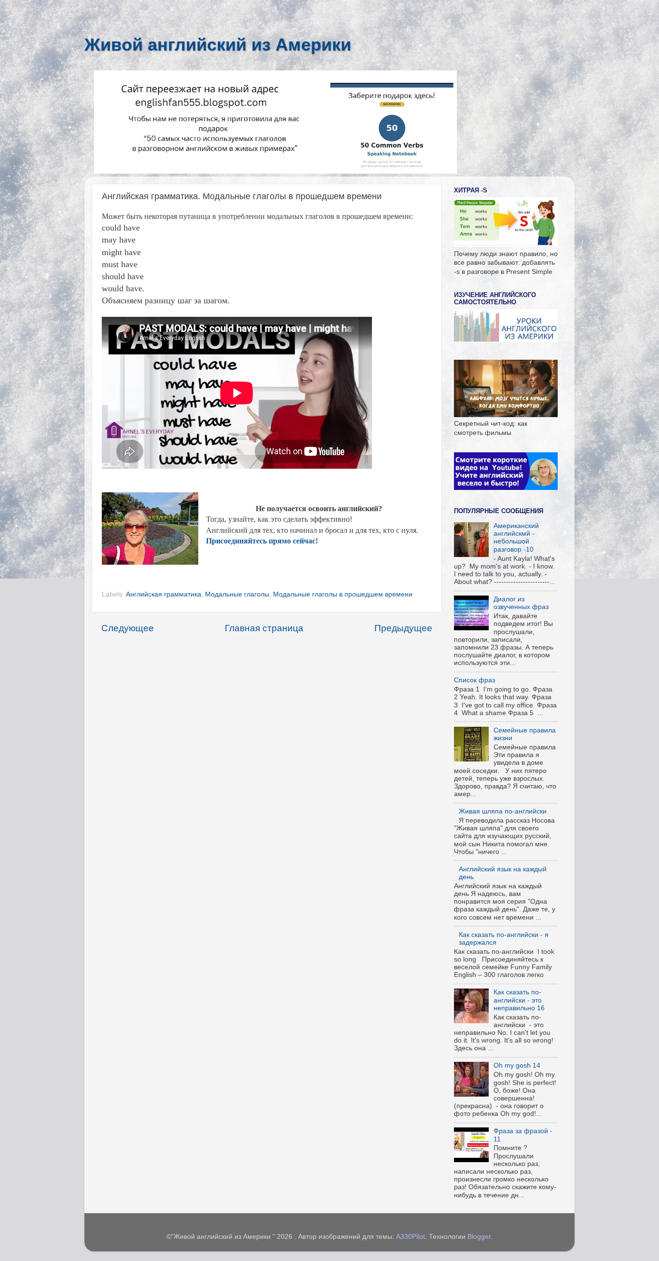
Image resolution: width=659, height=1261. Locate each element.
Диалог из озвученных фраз (521, 603)
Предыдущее (403, 628)
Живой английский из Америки (217, 44)
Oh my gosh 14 (517, 1065)
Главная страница (264, 628)
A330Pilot (410, 1236)
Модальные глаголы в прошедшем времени (342, 594)
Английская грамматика (163, 594)
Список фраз (474, 680)
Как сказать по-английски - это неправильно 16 (519, 1000)
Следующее (127, 628)
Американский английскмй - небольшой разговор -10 (516, 537)
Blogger (479, 1236)
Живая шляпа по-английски (503, 811)
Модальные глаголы (237, 594)
